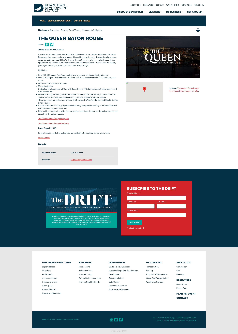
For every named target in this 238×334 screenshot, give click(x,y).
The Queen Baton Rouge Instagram (53, 118)
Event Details (44, 137)
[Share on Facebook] (47, 44)
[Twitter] (116, 319)
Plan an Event (172, 5)
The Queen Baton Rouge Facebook (53, 123)
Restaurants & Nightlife (92, 30)
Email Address (133, 193)
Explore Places (82, 20)
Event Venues (75, 30)
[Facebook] (121, 319)
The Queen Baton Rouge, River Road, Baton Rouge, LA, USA (184, 89)
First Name (131, 201)
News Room (187, 5)
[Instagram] (111, 319)
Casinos (64, 30)
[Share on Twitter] (51, 44)
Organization (132, 210)
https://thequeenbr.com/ (81, 159)
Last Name (161, 201)
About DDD (136, 5)
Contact (160, 5)
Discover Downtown (59, 20)
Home (42, 20)
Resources (148, 5)
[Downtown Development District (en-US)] (51, 7)
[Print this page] (198, 30)
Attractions (54, 30)
